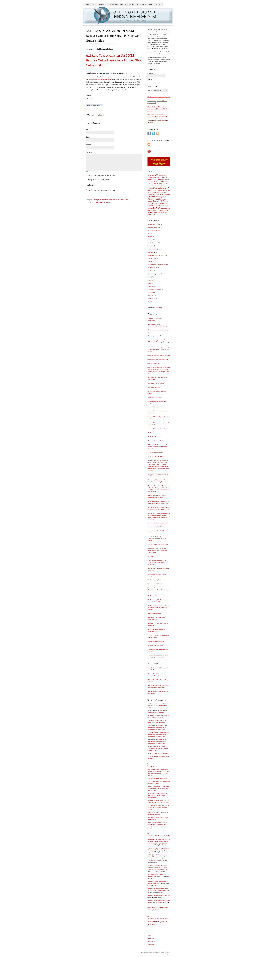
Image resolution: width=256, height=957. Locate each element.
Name (88, 129)
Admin (167, 954)
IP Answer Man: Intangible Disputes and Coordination (158, 692)
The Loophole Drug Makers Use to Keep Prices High (157, 721)
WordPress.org (151, 944)
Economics (151, 246)
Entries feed (151, 938)
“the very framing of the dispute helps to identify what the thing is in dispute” (158, 849)
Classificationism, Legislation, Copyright (159, 355)
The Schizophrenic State (154, 613)
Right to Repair (152, 556)
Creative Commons (153, 243)
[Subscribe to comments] (159, 144)
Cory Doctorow (164, 180)
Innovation (151, 252)
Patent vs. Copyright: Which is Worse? (158, 544)
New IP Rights (151, 271)
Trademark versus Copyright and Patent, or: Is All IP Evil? (158, 636)
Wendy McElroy (152, 214)
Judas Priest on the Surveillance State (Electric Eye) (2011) (158, 908)
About (94, 4)
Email (88, 137)
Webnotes (150, 302)
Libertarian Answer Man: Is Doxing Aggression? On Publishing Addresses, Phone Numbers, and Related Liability (158, 867)
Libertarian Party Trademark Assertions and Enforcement (158, 475)
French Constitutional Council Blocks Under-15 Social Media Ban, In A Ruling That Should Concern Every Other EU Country (159, 772)
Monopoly (150, 194)
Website (88, 145)
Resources (103, 4)
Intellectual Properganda (154, 407)
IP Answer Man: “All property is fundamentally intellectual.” (156, 675)
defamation (157, 181)
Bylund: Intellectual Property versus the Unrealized (158, 711)
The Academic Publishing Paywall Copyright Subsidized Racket (157, 575)
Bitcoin (150, 233)
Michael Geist (167, 190)
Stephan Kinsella (165, 208)
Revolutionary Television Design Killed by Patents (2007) (158, 705)
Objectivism (152, 196)
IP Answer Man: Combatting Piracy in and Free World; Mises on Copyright (159, 686)
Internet (157, 186)
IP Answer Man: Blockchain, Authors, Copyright (158, 681)
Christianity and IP (155, 179)
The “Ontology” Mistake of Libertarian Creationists (158, 569)
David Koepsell (151, 181)
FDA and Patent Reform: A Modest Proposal (157, 392)
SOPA (156, 208)
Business (150, 236)
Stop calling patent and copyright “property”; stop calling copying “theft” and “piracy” (158, 562)
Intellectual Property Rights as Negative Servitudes (158, 418)
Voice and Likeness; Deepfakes (159, 753)
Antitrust (150, 177)
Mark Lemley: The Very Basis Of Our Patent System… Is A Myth (158, 481)
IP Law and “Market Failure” (155, 441)
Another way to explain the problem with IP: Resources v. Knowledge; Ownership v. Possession (159, 342)
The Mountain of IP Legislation (156, 584)
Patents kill (157, 201)
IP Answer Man (152, 258)
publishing (150, 206)
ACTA (157, 175)
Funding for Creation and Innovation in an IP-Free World (110, 200)
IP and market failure (159, 188)
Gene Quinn (166, 184)
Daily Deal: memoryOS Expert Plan (157, 778)
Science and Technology (154, 289)
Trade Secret (151, 292)
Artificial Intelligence (153, 224)
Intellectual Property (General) (156, 255)
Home (87, 4)
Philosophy (151, 280)
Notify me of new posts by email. (98, 180)
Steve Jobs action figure (102, 202)
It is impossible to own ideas (155, 452)
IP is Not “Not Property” (154, 437)
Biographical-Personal (154, 230)
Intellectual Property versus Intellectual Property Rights (158, 424)
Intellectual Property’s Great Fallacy (157, 429)
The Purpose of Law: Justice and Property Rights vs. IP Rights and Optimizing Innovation (159, 607)
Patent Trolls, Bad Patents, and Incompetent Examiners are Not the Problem (157, 538)
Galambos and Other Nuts (154, 397)
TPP (149, 212)
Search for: (150, 73)
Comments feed (152, 941)
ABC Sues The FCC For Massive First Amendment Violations (158, 813)
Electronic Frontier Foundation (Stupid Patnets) (158, 921)
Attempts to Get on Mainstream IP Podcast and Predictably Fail (158, 727)
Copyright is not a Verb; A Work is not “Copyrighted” (158, 378)
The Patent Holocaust (153, 596)
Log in (149, 935)
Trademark (150, 295)
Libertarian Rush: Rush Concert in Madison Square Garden (157, 882)
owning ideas (161, 197)
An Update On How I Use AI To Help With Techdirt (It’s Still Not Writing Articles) (159, 801)
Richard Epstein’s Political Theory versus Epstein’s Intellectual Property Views (157, 550)
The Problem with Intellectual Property (159, 97)
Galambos (158, 183)
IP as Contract (151, 433)
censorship (156, 177)
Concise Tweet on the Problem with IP (158, 359)
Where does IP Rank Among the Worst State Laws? (158, 650)
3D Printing (151, 175)
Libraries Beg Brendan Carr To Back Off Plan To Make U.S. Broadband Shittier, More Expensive (158, 788)
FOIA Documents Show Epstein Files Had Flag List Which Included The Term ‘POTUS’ (159, 807)
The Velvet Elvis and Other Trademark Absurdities (158, 624)
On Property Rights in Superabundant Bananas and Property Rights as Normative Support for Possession (158, 525)
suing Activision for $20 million (101, 79)
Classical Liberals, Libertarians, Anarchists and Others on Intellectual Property (158, 109)
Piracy (149, 283)
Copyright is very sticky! (154, 387)
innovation (151, 186)
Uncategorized (151, 299)
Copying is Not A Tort (154, 363)
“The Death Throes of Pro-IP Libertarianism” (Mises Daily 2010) (157, 325)
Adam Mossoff (163, 175)
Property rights (152, 286)
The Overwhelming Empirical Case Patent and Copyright (157, 116)
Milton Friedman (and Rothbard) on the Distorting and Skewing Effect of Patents (158, 502)
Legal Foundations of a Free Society (157, 264)
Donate (123, 4)
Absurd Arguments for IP (154, 336)
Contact (158, 4)
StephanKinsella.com (159, 835)
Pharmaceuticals (159, 203)
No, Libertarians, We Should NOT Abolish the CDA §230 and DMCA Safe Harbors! (159, 508)
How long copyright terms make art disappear (157, 402)
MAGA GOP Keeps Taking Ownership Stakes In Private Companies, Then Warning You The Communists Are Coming (158, 825)
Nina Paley (167, 194)
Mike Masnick (153, 192)
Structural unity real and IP (156, 210)
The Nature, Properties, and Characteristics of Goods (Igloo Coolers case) (158, 590)
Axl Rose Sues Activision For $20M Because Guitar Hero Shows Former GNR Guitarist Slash (114, 60)
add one (100, 115)
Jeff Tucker (161, 190)
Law (149, 261)
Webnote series (157, 307)
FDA (153, 184)
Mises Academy (163, 192)
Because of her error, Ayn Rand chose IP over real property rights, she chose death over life (159, 349)
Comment (89, 152)
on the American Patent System (158, 331)
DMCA (163, 182)
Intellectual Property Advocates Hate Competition (157, 412)
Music (154, 194)
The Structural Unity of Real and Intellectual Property (156, 618)
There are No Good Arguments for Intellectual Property (157, 630)
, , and (158, 669)
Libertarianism (151, 267)
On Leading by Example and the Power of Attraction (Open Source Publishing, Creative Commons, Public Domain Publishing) (159, 516)
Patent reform (154, 198)
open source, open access (154, 274)
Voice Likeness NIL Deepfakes (158, 212)
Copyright (150, 240)
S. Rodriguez (151, 720)
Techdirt (167, 210)
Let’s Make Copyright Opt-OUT (156, 456)
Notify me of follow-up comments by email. (102, 175)
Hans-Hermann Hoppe (153, 249)
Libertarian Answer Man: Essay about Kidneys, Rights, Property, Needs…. (158, 889)
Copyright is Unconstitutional (156, 383)
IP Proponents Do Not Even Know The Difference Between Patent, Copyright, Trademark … (158, 446)
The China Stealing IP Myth (155, 580)
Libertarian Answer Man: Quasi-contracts (159, 895)
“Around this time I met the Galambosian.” (155, 319)
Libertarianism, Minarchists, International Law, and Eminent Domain (159, 901)
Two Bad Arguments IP (156, 641)
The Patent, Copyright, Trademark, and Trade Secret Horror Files (158, 601)
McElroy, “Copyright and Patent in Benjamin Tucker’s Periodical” (157, 496)
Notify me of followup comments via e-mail (102, 190)
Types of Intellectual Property (156, 645)
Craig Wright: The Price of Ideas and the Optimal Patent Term (158, 716)
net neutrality (160, 194)
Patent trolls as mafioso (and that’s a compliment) (157, 532)
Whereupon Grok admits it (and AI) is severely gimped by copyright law (158, 656)
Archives (150, 90)
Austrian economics (153, 227)
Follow (132, 4)
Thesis (168, 952)
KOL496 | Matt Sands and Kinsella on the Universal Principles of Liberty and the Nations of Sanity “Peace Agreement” (159, 841)
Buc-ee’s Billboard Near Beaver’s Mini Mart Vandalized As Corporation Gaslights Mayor (158, 795)
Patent (149, 277)
